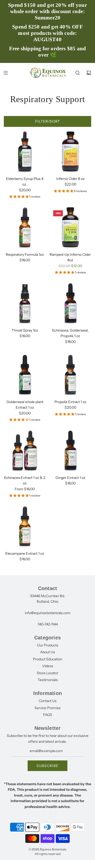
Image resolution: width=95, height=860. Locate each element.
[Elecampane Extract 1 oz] (25, 526)
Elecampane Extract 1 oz (24, 553)
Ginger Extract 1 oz (70, 477)
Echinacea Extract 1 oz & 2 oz (24, 480)
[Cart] (88, 72)
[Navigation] (5, 72)
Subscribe (47, 765)
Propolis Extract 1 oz (70, 402)
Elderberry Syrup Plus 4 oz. (24, 181)
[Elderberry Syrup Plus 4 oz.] (25, 151)
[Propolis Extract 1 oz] (70, 375)
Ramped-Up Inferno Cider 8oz (70, 257)
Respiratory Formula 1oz (25, 254)
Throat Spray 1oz (25, 330)
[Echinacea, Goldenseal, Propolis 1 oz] (70, 303)
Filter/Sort (47, 121)
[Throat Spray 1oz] (25, 303)
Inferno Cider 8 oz (70, 178)
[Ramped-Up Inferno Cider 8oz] (70, 227)
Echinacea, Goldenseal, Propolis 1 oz (70, 333)
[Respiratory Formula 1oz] (25, 227)
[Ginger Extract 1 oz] (70, 450)
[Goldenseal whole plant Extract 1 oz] (25, 375)
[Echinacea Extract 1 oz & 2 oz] (25, 450)
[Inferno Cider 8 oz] (70, 151)
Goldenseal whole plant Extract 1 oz (24, 405)
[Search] (77, 72)
